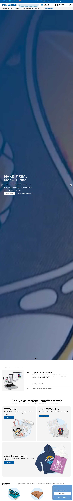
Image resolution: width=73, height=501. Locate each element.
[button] (70, 5)
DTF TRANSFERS (9, 193)
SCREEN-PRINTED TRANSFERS (24, 193)
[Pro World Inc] (9, 5)
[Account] (67, 5)
